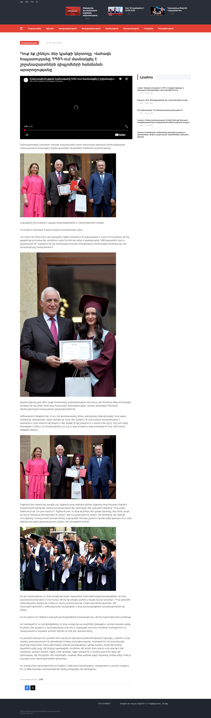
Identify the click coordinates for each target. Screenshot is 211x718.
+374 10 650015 (104, 703)
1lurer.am (29, 713)
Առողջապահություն (68, 28)
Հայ (21, 2)
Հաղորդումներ (34, 28)
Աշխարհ (50, 28)
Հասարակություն (131, 28)
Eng (26, 2)
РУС (32, 2)
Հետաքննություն (165, 28)
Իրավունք (148, 28)
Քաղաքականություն (91, 28)
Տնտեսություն (112, 28)
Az (37, 2)
